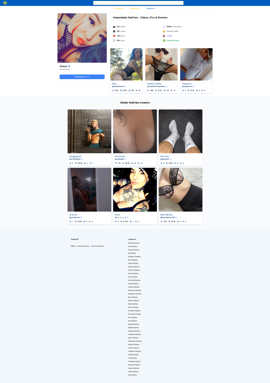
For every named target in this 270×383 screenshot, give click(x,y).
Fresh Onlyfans (133, 284)
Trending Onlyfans (134, 361)
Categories (150, 8)
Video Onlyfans (133, 371)
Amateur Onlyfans (134, 256)
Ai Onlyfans (132, 253)
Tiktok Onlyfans (133, 355)
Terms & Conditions (97, 246)
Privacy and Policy (83, 246)
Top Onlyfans (132, 358)
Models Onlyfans (133, 243)
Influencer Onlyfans (134, 290)
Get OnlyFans (82, 77)
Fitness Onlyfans (133, 250)
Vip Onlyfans (132, 375)
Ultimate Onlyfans (134, 365)
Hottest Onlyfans (134, 287)
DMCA (73, 246)
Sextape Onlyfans (134, 331)
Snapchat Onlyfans (134, 334)
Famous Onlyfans (134, 270)
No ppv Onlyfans (133, 300)
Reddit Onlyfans (133, 327)
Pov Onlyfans (132, 317)
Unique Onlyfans (133, 368)
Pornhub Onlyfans (134, 311)
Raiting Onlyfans (133, 324)
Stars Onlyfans (133, 338)
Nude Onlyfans (133, 304)
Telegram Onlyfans (134, 351)
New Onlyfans (135, 8)
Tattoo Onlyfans (133, 348)
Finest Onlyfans (133, 273)
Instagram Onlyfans (134, 294)
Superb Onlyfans (133, 344)
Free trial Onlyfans (134, 280)
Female (169, 36)
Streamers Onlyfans (135, 341)
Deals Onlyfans (133, 263)
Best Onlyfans (133, 260)
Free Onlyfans (119, 8)
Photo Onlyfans (133, 307)
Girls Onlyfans (132, 246)
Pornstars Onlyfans (134, 314)
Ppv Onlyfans (132, 321)
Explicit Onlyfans (133, 267)
